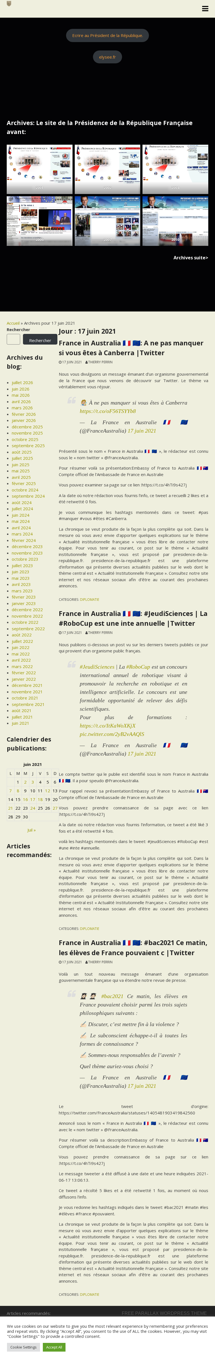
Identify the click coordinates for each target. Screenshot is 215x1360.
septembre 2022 (28, 628)
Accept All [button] (54, 1347)
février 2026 (24, 414)
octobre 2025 (25, 439)
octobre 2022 (25, 622)
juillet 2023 (22, 565)
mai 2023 (21, 578)
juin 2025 (20, 464)
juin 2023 (20, 571)
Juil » (31, 830)
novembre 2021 (27, 691)
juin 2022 (20, 647)
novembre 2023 (27, 553)
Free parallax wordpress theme (164, 1313)
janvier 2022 (24, 679)
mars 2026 (22, 407)
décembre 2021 (27, 685)
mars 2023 (22, 591)
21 (10, 808)
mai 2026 (21, 395)
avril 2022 (21, 660)
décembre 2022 (27, 609)
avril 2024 (21, 527)
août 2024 (22, 502)
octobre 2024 (25, 490)
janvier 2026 (24, 420)
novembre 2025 (27, 433)
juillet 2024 (22, 508)
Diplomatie (89, 599)
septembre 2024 (28, 496)
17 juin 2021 (142, 431)
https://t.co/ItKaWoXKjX (107, 725)
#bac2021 (112, 996)
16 (25, 799)
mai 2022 (21, 654)
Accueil (13, 323)
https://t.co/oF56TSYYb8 (108, 411)
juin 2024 (20, 515)
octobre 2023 (25, 559)
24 (32, 808)
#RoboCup (138, 667)
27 (55, 808)
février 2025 (24, 483)
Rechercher (18, 329)
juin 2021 (20, 723)
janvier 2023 (24, 603)
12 (47, 790)
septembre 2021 (28, 704)
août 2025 (22, 452)
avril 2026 (21, 401)
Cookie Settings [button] (23, 1347)
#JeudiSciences (97, 667)
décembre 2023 (27, 546)
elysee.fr (107, 57)
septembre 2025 (28, 445)
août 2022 (22, 635)
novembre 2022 (27, 616)
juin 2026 (20, 389)
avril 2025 (21, 477)
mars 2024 (22, 534)
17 (32, 799)
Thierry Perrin (100, 362)
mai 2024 (21, 521)
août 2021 (22, 710)
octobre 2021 (25, 698)
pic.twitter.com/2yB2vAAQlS (112, 734)
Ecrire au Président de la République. (107, 35)
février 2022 (24, 672)
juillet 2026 (22, 382)
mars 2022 (22, 666)
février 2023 (24, 597)
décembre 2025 (27, 427)
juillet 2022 (22, 641)
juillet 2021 (22, 717)
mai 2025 (21, 471)
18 (40, 799)
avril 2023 (21, 584)
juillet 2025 (22, 458)
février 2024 (24, 540)
